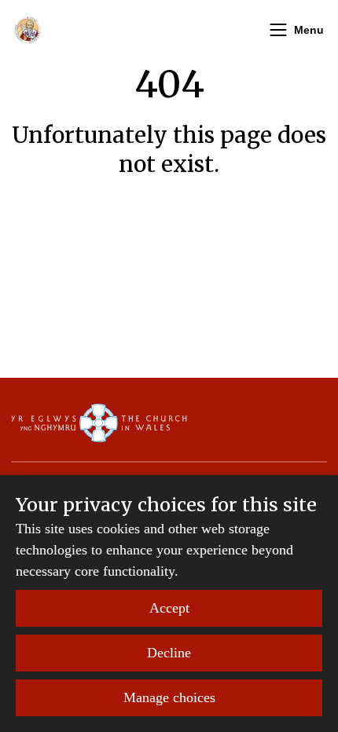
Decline (169, 653)
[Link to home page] (28, 30)
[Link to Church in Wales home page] (99, 422)
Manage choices (169, 697)
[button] (278, 30)
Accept (169, 608)
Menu (309, 30)
